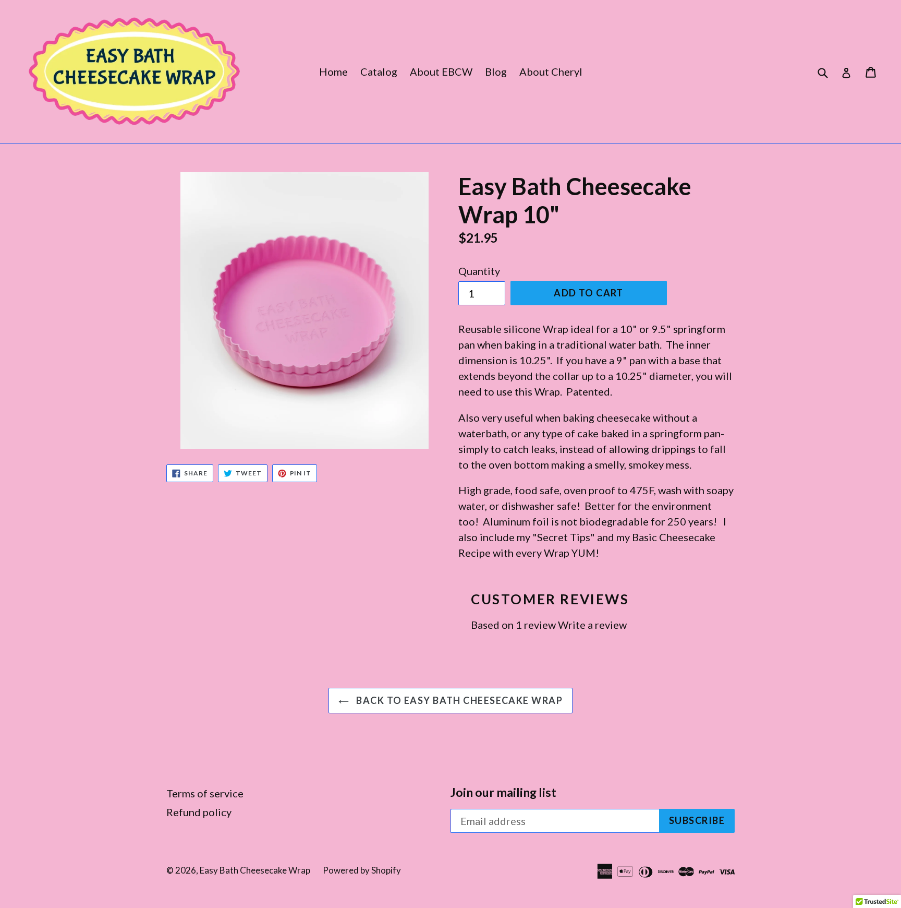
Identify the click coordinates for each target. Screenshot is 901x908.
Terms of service (204, 793)
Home (333, 71)
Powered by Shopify (362, 870)
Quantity (479, 271)
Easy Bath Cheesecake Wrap (255, 870)
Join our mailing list (503, 792)
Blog (496, 71)
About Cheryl (550, 71)
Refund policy (199, 812)
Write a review (592, 624)
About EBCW (441, 71)
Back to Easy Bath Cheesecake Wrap (458, 700)
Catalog (378, 71)
